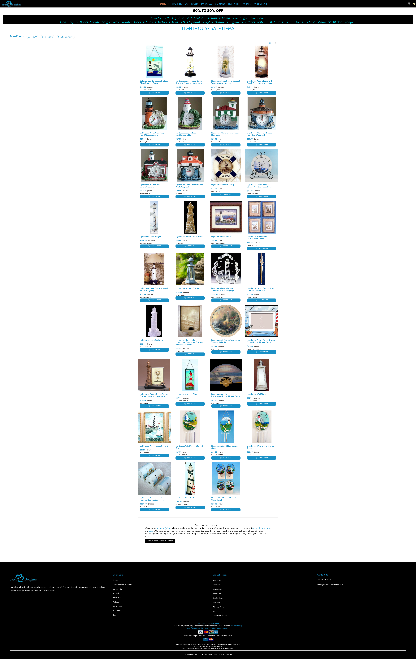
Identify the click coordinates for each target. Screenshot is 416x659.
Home (115, 580)
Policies (116, 602)
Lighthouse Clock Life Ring (222, 185)
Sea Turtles (217, 598)
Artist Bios (117, 598)
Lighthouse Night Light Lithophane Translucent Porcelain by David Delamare (190, 342)
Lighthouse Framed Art (221, 237)
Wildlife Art (217, 607)
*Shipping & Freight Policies (208, 623)
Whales (216, 603)
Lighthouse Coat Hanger (150, 237)
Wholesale (117, 611)
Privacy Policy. (237, 626)
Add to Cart (156, 92)
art (253, 528)
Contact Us (117, 589)
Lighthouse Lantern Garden (187, 288)
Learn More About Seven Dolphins (160, 540)
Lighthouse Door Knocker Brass (189, 237)
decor (151, 531)
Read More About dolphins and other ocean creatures (208, 628)
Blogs (115, 615)
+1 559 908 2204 (324, 580)
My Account (117, 606)
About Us (116, 593)
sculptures (261, 528)
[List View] (275, 43)
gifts (268, 528)
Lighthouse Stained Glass (186, 394)
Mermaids (217, 594)
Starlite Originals (220, 616)
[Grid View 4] (271, 43)
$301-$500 (47, 37)
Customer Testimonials (122, 585)
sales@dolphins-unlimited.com (330, 585)
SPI (214, 611)
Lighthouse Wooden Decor (187, 498)
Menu (163, 4)
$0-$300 (32, 37)
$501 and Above (66, 37)
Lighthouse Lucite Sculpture (151, 340)
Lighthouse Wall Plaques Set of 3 (154, 446)
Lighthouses (217, 585)
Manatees (217, 589)
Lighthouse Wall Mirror (257, 394)
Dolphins (216, 580)
